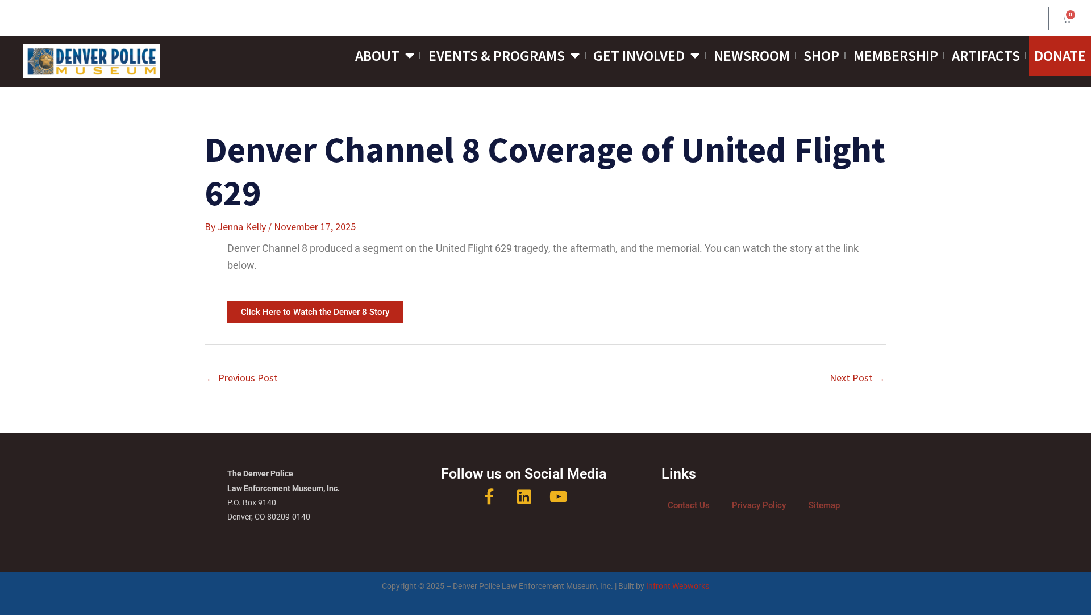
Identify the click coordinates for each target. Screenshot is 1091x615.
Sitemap (824, 505)
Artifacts (986, 55)
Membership (895, 55)
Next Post (857, 377)
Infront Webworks (677, 586)
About (377, 55)
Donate (1060, 55)
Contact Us (689, 505)
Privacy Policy (759, 505)
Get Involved (639, 55)
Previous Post (242, 377)
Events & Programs (496, 55)
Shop (821, 55)
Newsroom (752, 55)
